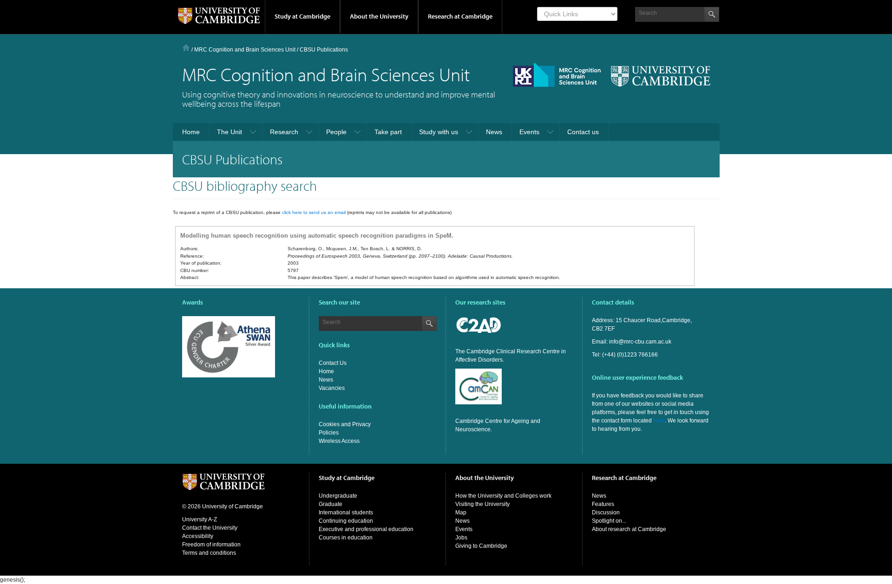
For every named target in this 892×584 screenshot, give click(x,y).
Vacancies (332, 388)
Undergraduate (338, 496)
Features (603, 504)
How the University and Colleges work (503, 496)
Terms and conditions (209, 553)
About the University (379, 16)
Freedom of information (211, 544)
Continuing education (346, 521)
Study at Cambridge (302, 16)
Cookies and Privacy (345, 424)
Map (460, 512)
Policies (329, 432)
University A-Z (199, 519)
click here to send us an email (314, 212)
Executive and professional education (366, 529)
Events (463, 529)
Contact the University (209, 528)
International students (346, 512)
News (326, 379)
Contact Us (333, 363)
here (659, 420)
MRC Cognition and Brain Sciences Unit (244, 49)
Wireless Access (339, 441)
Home (186, 48)
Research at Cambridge (460, 16)
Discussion (606, 512)
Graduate (330, 504)
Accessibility (197, 536)
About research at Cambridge (629, 529)
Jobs (461, 537)
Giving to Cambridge (481, 546)
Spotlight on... (609, 521)
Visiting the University (482, 504)
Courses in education (346, 537)
